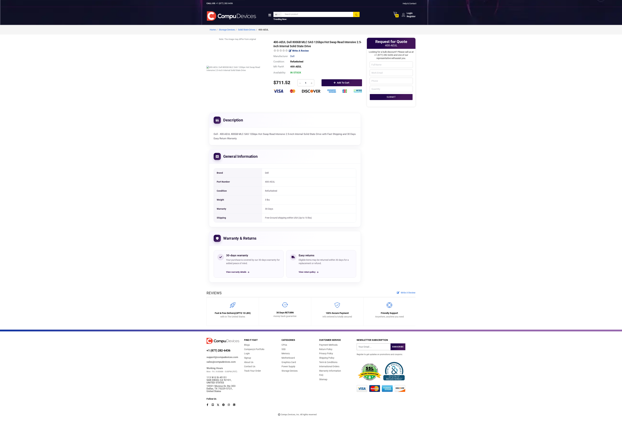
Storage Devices (290, 370)
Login (247, 353)
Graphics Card (289, 362)
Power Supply (288, 366)
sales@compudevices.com (221, 361)
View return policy (307, 272)
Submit (391, 97)
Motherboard (288, 358)
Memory (286, 353)
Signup (247, 358)
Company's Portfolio (254, 349)
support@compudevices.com (222, 357)
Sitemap (323, 379)
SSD (284, 349)
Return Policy (325, 349)
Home (213, 29)
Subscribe (397, 347)
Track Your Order (252, 370)
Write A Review (300, 50)
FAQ (321, 375)
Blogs (247, 345)
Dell (292, 56)
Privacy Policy (326, 353)
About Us (248, 362)
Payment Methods (328, 345)
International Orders (329, 366)
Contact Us (249, 366)
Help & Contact (409, 3)
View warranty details (236, 272)
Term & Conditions (328, 362)
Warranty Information (330, 370)
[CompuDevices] (232, 16)
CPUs (284, 345)
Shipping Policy (326, 358)
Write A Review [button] (407, 292)
